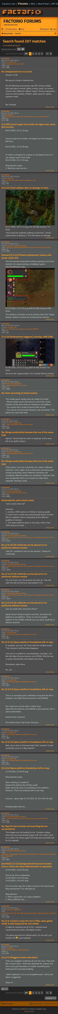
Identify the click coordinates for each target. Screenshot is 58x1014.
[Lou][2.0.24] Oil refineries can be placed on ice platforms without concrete (30, 537)
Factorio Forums (22, 21)
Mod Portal (43, 4)
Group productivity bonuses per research (19, 424)
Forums (23, 3)
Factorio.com (8, 4)
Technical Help (11, 62)
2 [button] (33, 54)
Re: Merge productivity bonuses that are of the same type (27, 433)
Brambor (7, 58)
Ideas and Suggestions (14, 383)
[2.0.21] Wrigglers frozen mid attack (17, 950)
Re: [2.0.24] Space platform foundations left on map (27, 642)
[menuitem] (11, 29)
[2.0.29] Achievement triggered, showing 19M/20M (22, 329)
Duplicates (10, 115)
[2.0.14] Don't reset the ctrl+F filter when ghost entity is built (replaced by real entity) (28, 913)
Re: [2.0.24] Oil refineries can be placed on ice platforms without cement (24, 546)
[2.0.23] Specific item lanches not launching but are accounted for (27, 818)
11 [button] (47, 54)
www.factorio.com (11, 25)
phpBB (22, 1009)
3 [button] (36, 54)
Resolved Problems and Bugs (16, 245)
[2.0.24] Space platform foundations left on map (21, 634)
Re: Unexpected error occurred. (16, 71)
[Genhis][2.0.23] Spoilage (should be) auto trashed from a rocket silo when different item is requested (28, 855)
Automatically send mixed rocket (17, 500)
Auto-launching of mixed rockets (16, 385)
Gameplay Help (12, 327)
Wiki (33, 4)
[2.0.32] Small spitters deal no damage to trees (21, 180)
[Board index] (23, 12)
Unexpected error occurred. (15, 64)
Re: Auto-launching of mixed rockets (19, 393)
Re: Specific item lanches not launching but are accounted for (24, 827)
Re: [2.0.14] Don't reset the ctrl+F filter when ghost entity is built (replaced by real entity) (26, 922)
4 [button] (39, 54)
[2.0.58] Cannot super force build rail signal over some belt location (27, 116)
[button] (26, 53)
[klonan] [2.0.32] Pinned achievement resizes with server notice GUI (28, 247)
